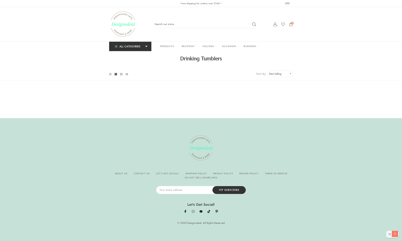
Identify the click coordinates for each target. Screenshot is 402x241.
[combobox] (205, 24)
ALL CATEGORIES (129, 46)
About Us (121, 173)
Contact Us (142, 173)
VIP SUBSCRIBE (229, 190)
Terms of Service (276, 173)
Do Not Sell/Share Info (201, 177)
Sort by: (261, 74)
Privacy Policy (223, 173)
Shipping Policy (196, 173)
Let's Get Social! (167, 173)
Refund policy (248, 173)
